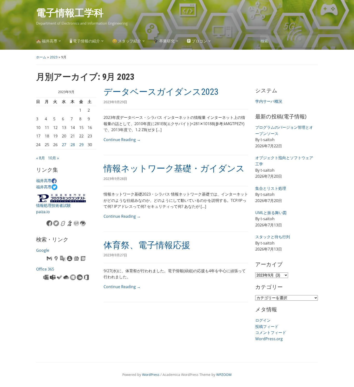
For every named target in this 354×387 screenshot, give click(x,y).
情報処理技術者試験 (53, 205)
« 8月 (40, 158)
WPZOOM (224, 374)
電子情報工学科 (70, 13)
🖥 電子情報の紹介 (85, 41)
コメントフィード (270, 332)
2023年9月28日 (115, 178)
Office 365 (45, 269)
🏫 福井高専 (46, 41)
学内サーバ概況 (268, 101)
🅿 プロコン (197, 41)
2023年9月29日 (115, 102)
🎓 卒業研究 (164, 41)
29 (81, 144)
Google (42, 250)
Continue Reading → (122, 139)
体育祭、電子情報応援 (147, 245)
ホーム (41, 57)
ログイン (263, 320)
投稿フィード (266, 326)
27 (64, 144)
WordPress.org (269, 338)
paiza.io (43, 211)
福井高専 (44, 180)
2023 (54, 57)
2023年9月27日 (115, 255)
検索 (311, 41)
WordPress (150, 374)
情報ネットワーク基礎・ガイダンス (174, 168)
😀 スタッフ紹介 (126, 41)
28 (73, 144)
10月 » (53, 158)
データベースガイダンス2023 (161, 92)
